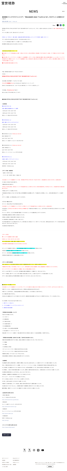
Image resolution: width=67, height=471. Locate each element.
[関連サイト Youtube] (42, 450)
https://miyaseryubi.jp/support (8, 427)
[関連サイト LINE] (38, 450)
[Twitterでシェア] (58, 25)
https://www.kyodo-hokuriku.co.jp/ (9, 406)
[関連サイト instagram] (34, 450)
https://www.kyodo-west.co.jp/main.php (10, 399)
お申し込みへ (6, 434)
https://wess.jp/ (5, 420)
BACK (63, 11)
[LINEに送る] (63, 25)
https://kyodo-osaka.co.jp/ (7, 413)
